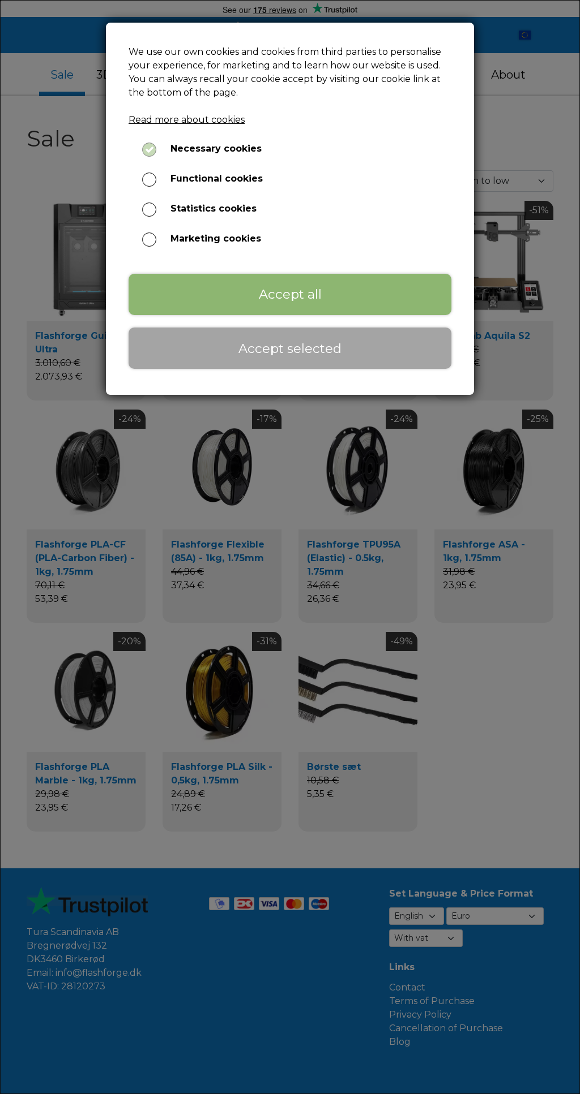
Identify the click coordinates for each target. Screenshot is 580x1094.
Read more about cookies (187, 119)
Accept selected (290, 348)
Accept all (290, 294)
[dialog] (290, 547)
